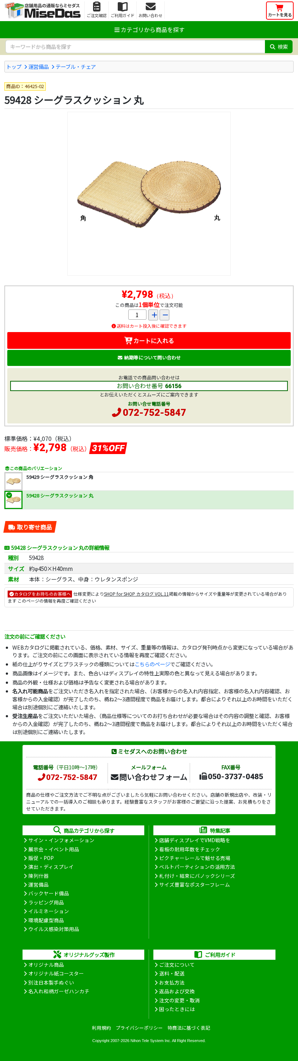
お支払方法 (172, 982)
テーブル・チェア (76, 66)
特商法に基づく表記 (189, 1027)
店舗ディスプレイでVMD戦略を (194, 840)
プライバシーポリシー (139, 1027)
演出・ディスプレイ (51, 866)
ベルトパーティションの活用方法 (197, 866)
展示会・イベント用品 (53, 849)
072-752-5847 (154, 412)
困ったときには (177, 1009)
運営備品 (38, 66)
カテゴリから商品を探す (153, 29)
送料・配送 (172, 973)
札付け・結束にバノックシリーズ (197, 875)
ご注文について (177, 964)
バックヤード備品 (48, 893)
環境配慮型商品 (46, 920)
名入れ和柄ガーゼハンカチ (58, 991)
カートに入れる (153, 340)
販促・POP (41, 857)
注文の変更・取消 (179, 1000)
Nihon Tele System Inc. (150, 1040)
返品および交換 (177, 991)
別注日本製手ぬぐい (51, 982)
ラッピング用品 (46, 902)
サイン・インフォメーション (61, 840)
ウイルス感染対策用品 (53, 928)
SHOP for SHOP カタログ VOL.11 (136, 594)
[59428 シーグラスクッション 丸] (149, 193)
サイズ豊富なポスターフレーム (194, 884)
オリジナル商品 (46, 964)
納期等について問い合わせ (152, 357)
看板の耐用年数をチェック (189, 849)
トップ (13, 66)
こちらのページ (152, 664)
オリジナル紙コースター (56, 973)
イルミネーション (48, 911)
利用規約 (101, 1027)
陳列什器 (38, 875)
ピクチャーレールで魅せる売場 (194, 857)
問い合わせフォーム (153, 776)
